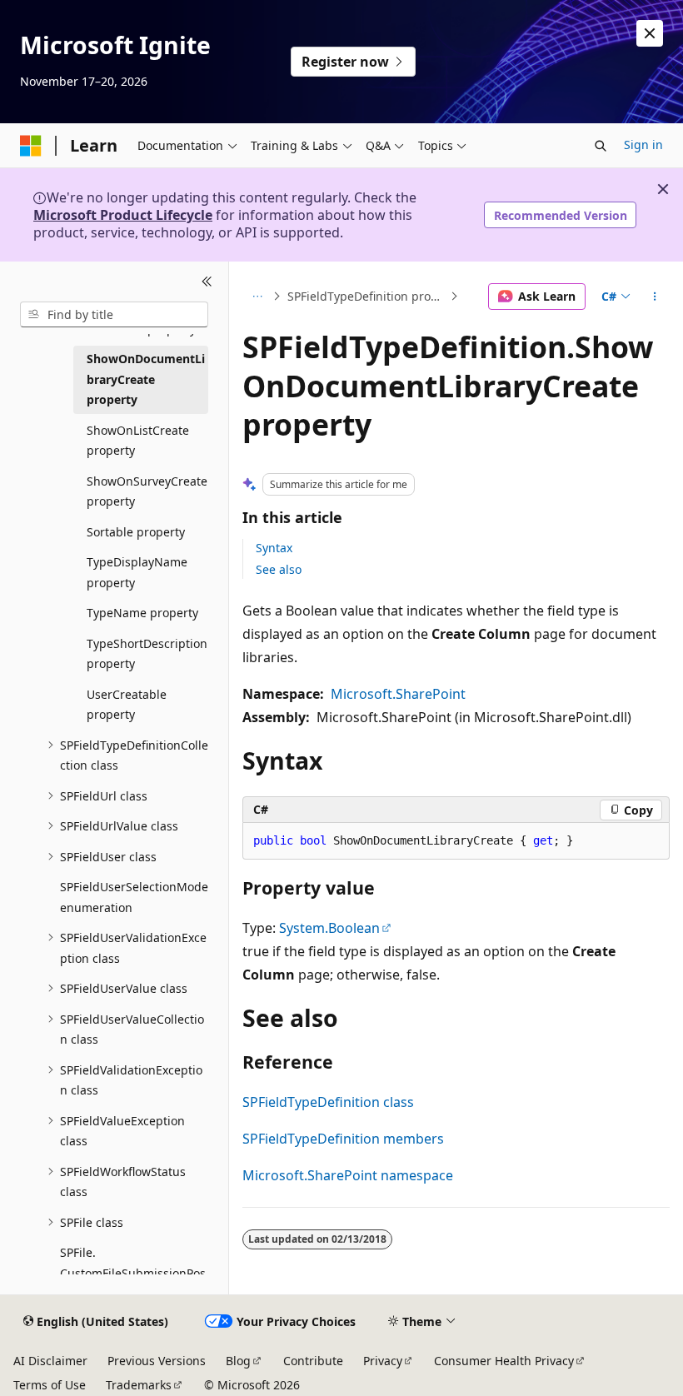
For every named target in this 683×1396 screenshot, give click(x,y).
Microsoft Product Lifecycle (122, 215)
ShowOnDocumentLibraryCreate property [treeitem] (146, 379)
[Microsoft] (31, 146)
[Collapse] (207, 281)
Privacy (382, 1361)
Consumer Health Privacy (504, 1361)
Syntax (274, 548)
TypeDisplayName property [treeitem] (137, 572)
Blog (238, 1361)
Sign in (643, 144)
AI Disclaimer (50, 1361)
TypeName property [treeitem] (142, 613)
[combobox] (114, 315)
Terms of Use (49, 1385)
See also (279, 569)
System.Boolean (329, 928)
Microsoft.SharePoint (398, 694)
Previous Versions (156, 1361)
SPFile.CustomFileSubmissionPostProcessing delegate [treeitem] (133, 1272)
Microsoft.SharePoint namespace (347, 1175)
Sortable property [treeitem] (136, 532)
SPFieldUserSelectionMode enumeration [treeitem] (134, 897)
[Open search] (600, 146)
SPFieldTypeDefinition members (343, 1138)
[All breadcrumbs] (257, 296)
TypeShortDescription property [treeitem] (147, 654)
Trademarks (139, 1385)
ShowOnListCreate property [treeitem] (138, 440)
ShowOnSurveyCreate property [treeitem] (147, 491)
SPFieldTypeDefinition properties (367, 296)
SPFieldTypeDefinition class (328, 1102)
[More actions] (655, 296)
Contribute (313, 1361)
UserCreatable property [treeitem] (127, 704)
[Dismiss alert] (649, 33)
